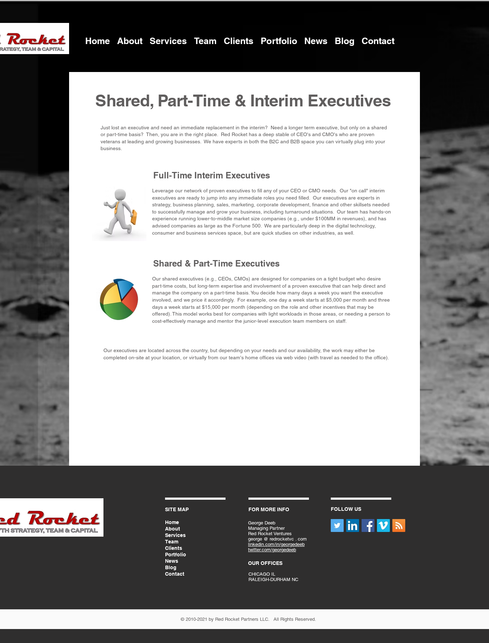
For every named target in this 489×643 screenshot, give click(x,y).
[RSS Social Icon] (398, 525)
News (171, 561)
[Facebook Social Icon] (368, 525)
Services (175, 535)
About (172, 529)
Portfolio (175, 554)
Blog (170, 567)
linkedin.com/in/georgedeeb (276, 544)
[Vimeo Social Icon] (383, 525)
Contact (174, 574)
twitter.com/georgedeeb (272, 549)
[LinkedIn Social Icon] (352, 525)
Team (171, 541)
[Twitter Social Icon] (337, 525)
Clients (173, 548)
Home (172, 522)
